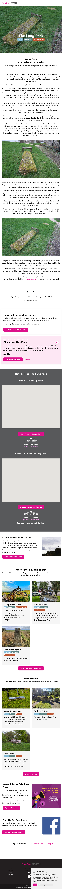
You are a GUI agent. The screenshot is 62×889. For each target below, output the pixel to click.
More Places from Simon (13, 557)
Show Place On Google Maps (31, 434)
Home (10, 868)
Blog (51, 868)
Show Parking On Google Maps (31, 507)
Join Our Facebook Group (13, 832)
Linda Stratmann (30, 279)
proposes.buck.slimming (31, 520)
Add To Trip (32, 292)
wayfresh (25, 887)
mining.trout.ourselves (31, 446)
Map (11, 872)
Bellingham (50, 844)
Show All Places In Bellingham (31, 668)
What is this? (27, 359)
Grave (30, 844)
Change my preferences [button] (45, 885)
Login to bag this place (31, 300)
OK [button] (35, 885)
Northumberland (39, 844)
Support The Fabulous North (15, 330)
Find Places (10, 870)
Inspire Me (10, 874)
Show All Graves (31, 774)
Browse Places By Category (31, 868)
